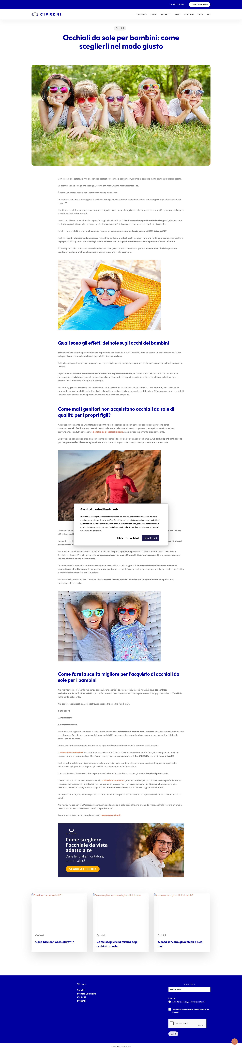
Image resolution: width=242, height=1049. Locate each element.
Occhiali (120, 28)
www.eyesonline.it (111, 815)
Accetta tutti (150, 538)
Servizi (80, 990)
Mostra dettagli (132, 538)
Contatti (81, 997)
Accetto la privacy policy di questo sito (189, 1002)
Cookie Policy (126, 1046)
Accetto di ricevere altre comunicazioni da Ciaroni (190, 1010)
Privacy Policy (115, 1046)
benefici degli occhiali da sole (108, 431)
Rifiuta (120, 538)
